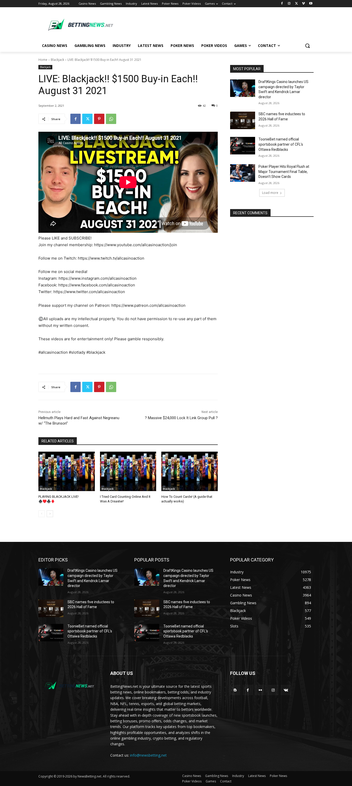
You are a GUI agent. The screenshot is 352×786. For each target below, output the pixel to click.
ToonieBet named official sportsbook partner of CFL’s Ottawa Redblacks (280, 144)
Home (42, 59)
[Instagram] (289, 4)
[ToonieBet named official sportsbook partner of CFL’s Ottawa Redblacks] (242, 145)
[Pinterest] (99, 119)
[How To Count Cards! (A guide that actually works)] (189, 471)
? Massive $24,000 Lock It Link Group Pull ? (181, 418)
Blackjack (57, 59)
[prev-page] (41, 513)
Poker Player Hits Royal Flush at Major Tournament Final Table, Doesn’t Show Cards (283, 171)
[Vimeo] (303, 4)
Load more (270, 193)
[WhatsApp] (111, 119)
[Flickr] (260, 690)
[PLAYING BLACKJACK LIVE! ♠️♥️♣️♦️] (66, 471)
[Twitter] (296, 4)
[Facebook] (282, 4)
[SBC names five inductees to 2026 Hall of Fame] (242, 120)
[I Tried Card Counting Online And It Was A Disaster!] (128, 471)
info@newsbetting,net (148, 755)
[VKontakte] (286, 690)
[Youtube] (311, 4)
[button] (307, 45)
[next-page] (50, 513)
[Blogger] (235, 690)
